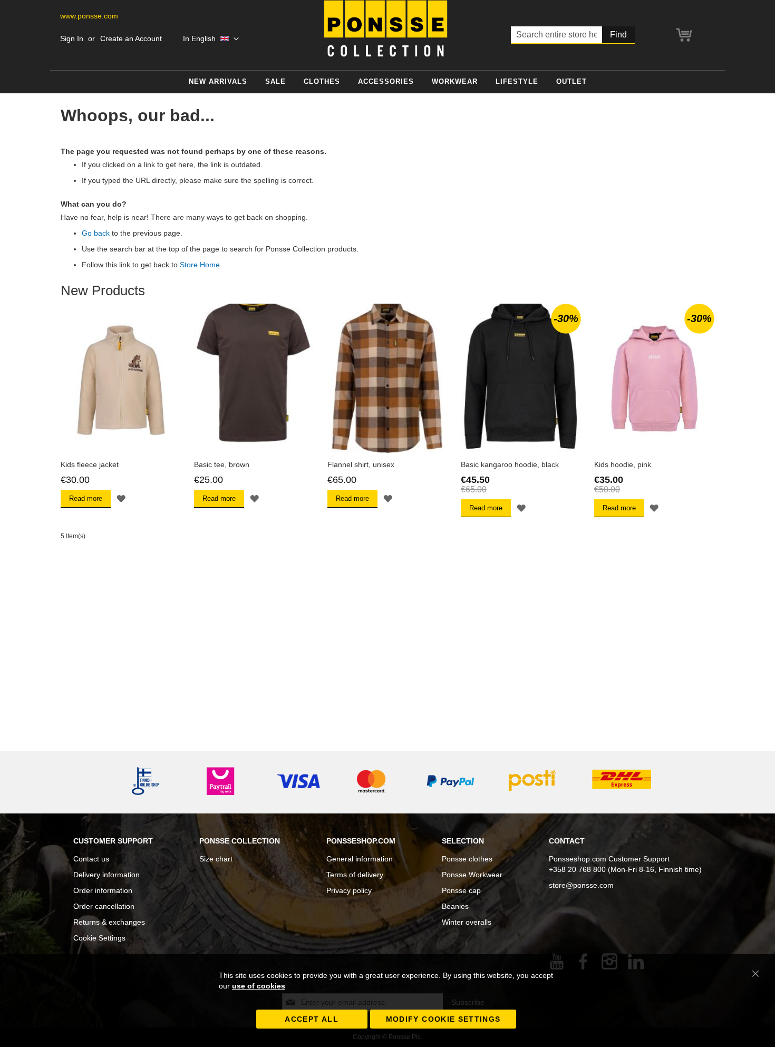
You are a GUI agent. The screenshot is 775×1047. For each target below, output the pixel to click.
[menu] (387, 82)
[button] (211, 39)
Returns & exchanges (109, 922)
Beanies (455, 906)
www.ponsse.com (89, 16)
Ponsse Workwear (472, 874)
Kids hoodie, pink (622, 464)
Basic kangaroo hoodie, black (510, 464)
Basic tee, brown (221, 464)
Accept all (311, 1019)
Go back (96, 233)
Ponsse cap (461, 890)
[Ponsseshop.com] (386, 28)
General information (359, 859)
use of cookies (258, 986)
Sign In (71, 38)
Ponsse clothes (467, 859)
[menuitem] (218, 82)
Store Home (200, 264)
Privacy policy (349, 890)
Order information (102, 890)
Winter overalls (466, 922)
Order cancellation (103, 906)
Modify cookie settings (443, 1019)
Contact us (91, 859)
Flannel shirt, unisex (360, 464)
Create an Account (131, 38)
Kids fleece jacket (90, 464)
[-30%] (521, 451)
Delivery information (106, 874)
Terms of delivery (354, 874)
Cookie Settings (99, 938)
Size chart (215, 859)
